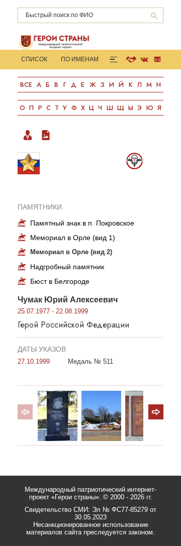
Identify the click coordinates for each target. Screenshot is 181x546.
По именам (80, 59)
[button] (155, 411)
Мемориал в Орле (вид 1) (72, 238)
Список (34, 59)
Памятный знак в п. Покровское (82, 223)
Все (26, 84)
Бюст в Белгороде (59, 281)
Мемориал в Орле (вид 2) (71, 252)
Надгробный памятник (67, 267)
